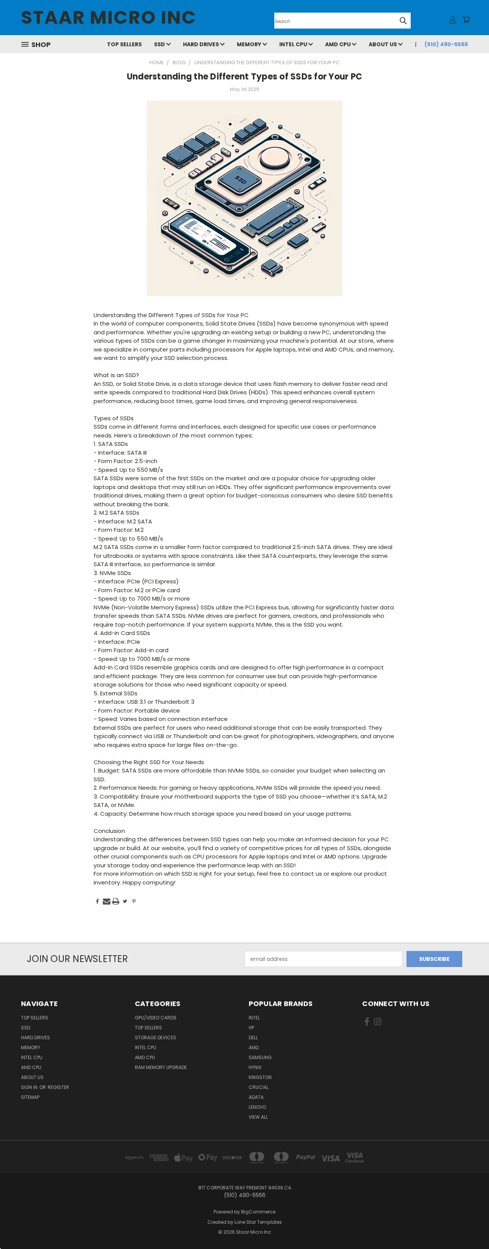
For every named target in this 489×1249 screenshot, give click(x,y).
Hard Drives (201, 44)
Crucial (259, 1087)
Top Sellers (124, 44)
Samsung (260, 1057)
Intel (254, 1017)
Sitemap (30, 1097)
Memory (249, 44)
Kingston (260, 1077)
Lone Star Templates (258, 1222)
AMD (254, 1047)
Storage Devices (155, 1037)
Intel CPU (293, 44)
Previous (469, 1225)
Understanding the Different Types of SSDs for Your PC (244, 77)
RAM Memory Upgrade (161, 1067)
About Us (383, 44)
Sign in (30, 1087)
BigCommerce (258, 1212)
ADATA (256, 1097)
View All (258, 1117)
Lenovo (257, 1107)
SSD (160, 44)
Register (58, 1087)
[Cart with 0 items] (466, 19)
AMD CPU (338, 44)
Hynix (255, 1067)
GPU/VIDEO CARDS (155, 1017)
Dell (253, 1037)
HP (251, 1027)
